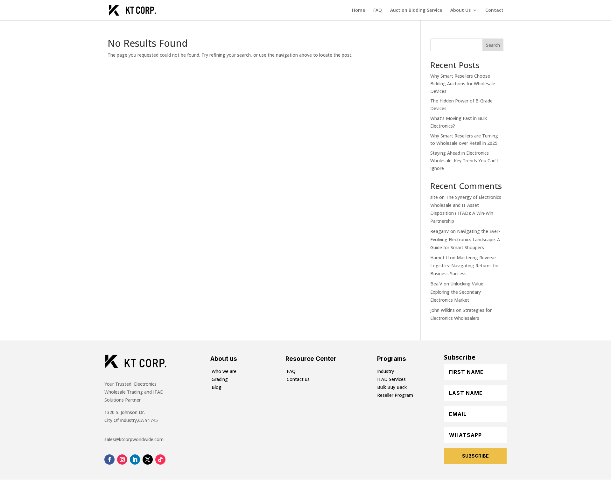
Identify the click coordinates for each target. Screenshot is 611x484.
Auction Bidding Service (416, 10)
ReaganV (439, 231)
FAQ (377, 10)
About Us (460, 10)
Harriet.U (439, 258)
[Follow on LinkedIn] (135, 459)
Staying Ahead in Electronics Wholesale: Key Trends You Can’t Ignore (464, 160)
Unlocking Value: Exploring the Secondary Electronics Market (457, 292)
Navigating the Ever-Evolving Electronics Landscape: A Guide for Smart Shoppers (465, 239)
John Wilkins (442, 310)
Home (358, 10)
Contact (494, 10)
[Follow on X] (148, 459)
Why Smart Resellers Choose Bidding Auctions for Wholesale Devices (462, 83)
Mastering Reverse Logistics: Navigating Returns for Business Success (464, 266)
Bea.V (436, 284)
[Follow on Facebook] (109, 459)
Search (493, 45)
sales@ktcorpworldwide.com (134, 439)
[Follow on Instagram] (122, 459)
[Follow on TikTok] (160, 459)
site (434, 197)
